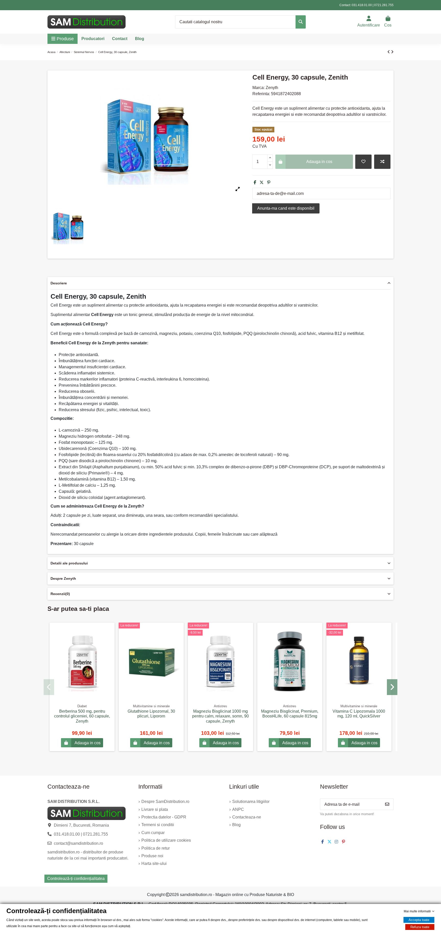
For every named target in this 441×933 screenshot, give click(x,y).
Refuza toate (419, 927)
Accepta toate (419, 920)
